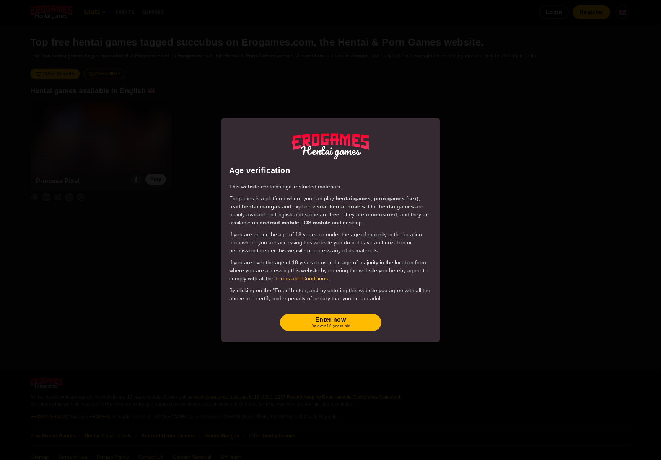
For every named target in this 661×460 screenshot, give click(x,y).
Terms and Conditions (301, 278)
